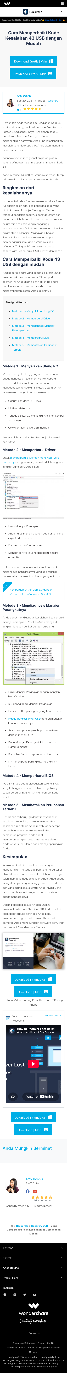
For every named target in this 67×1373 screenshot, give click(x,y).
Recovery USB (39, 1225)
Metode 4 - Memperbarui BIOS (31, 337)
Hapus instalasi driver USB (24, 718)
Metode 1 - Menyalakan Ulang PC (33, 311)
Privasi (41, 1343)
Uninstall (33, 1352)
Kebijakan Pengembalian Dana (44, 1347)
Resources (22, 1225)
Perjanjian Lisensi (16, 1347)
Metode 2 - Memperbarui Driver (31, 318)
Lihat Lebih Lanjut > (52, 1015)
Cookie (50, 1343)
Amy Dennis (24, 95)
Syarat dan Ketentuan (24, 1343)
